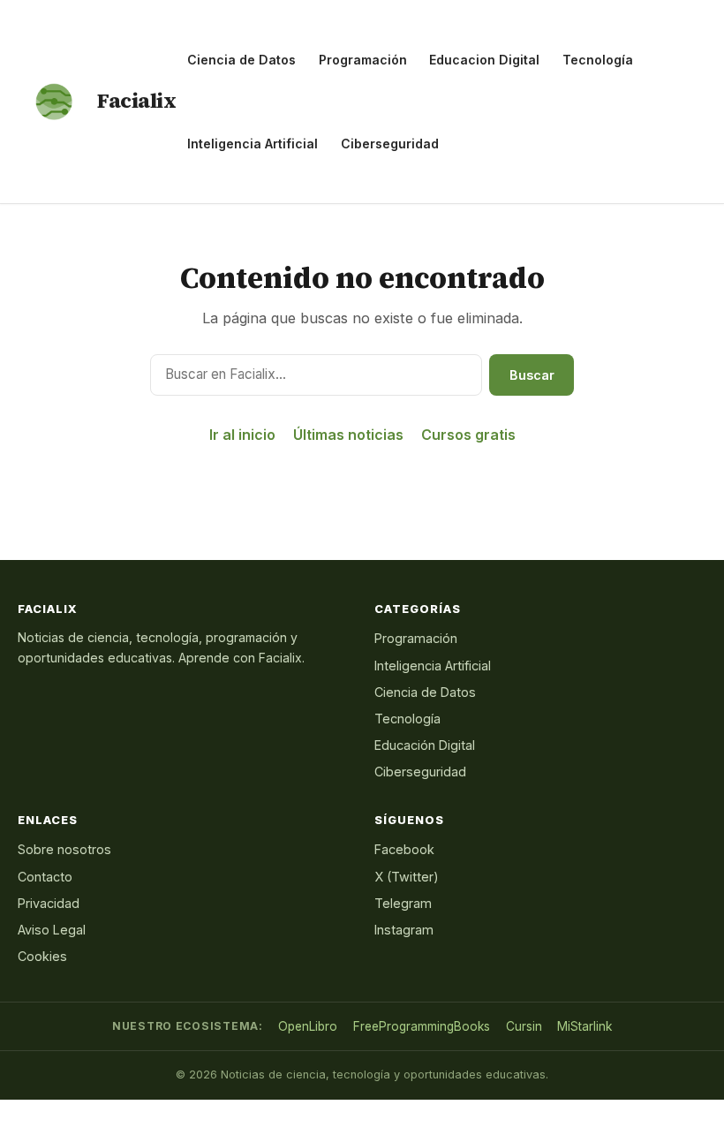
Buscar (531, 374)
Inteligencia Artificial (252, 143)
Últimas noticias (348, 434)
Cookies (42, 956)
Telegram (403, 903)
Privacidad (48, 903)
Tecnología (597, 59)
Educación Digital (424, 745)
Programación (363, 59)
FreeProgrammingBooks (421, 1026)
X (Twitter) (406, 876)
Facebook (404, 849)
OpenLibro (307, 1026)
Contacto (45, 876)
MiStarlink (584, 1026)
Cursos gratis (468, 434)
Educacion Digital (484, 59)
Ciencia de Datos (241, 59)
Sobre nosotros (64, 849)
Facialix (136, 101)
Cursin (524, 1026)
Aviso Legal (52, 929)
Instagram (404, 929)
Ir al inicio (242, 434)
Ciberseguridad (390, 143)
